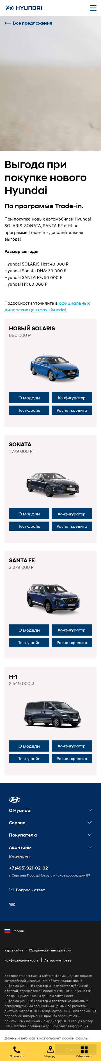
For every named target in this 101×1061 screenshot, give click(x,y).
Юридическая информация (50, 950)
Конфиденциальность (21, 960)
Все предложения (32, 23)
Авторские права (57, 960)
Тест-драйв (29, 410)
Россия (18, 931)
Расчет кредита (72, 410)
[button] (14, 800)
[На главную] (23, 8)
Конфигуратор (72, 397)
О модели (29, 397)
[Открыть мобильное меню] (93, 8)
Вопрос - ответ (30, 889)
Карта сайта (13, 950)
